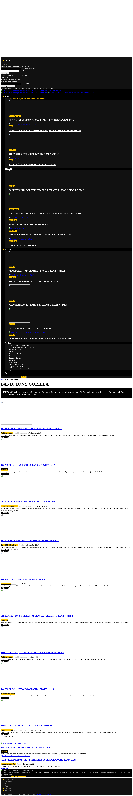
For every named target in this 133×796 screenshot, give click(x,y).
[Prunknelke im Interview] (21, 239)
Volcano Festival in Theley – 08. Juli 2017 (24, 579)
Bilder (11, 352)
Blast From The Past (16, 354)
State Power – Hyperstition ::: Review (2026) (33, 281)
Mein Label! (13, 362)
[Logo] (24, 93)
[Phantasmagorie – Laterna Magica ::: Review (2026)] (19, 298)
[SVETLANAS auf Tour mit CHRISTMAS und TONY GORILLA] (16, 424)
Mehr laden (5, 768)
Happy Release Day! (16, 356)
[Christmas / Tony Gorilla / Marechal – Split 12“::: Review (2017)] (16, 611)
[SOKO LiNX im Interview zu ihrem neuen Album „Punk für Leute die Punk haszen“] (19, 207)
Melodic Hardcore (8, 694)
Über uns (7, 58)
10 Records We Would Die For (23, 347)
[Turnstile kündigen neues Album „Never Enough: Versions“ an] (22, 124)
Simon (19, 764)
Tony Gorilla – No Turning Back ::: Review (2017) (28, 465)
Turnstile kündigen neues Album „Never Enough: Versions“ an (45, 130)
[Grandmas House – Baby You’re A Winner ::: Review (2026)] (27, 332)
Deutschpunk (14, 209)
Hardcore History (15, 358)
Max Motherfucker (20, 433)
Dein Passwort (24, 71)
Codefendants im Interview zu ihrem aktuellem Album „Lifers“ (46, 190)
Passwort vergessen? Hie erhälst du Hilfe (15, 75)
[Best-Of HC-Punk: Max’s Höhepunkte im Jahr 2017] (16, 497)
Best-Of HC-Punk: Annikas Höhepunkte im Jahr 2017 (30, 540)
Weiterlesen (5, 437)
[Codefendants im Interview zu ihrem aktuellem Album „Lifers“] (19, 184)
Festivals (33, 99)
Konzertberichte (14, 360)
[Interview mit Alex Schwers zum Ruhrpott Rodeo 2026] (17, 228)
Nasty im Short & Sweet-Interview (29, 224)
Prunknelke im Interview (24, 245)
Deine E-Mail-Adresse (29, 84)
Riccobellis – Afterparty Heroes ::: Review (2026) (37, 271)
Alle (10, 99)
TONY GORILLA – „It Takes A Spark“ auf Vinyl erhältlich (32, 652)
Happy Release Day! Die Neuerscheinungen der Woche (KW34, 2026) (38, 760)
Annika (21, 545)
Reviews (8, 249)
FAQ (6, 786)
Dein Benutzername (28, 69)
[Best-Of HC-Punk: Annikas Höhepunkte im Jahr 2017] (16, 536)
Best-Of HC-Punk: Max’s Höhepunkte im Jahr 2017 (28, 502)
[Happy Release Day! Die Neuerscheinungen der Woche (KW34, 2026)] (15, 756)
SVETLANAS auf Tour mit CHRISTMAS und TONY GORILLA (31, 428)
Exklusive (26, 99)
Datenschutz (5, 77)
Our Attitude (9, 780)
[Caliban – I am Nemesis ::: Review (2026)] (19, 322)
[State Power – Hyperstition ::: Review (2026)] (21, 275)
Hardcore (12, 150)
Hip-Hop (12, 186)
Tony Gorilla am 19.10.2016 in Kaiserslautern (26, 726)
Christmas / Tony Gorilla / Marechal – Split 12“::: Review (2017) (37, 616)
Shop (7, 373)
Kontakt (7, 784)
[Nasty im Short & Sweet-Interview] (19, 218)
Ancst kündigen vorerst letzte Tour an (32, 164)
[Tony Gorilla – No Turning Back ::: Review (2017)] (16, 461)
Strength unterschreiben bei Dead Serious (34, 154)
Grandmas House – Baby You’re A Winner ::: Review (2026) (41, 339)
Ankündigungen (17, 99)
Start (2, 379)
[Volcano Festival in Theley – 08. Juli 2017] (16, 575)
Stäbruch (8, 371)
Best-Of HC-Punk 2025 (17, 349)
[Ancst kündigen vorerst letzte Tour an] (14, 158)
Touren (38, 99)
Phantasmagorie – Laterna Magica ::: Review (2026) (38, 305)
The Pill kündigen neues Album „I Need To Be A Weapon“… (41, 120)
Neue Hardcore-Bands (16, 364)
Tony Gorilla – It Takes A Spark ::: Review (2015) (27, 689)
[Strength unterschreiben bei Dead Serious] (19, 148)
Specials (8, 343)
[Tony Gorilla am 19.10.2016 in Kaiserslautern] (12, 721)
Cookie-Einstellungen (45, 794)
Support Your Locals (16, 367)
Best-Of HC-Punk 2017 (9, 506)
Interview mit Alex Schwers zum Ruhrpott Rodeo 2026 (40, 235)
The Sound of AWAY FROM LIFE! (21, 369)
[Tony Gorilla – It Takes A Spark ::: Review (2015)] (13, 685)
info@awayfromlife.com (18, 776)
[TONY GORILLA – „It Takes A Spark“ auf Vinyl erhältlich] (16, 648)
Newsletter (8, 60)
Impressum (8, 790)
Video (43, 99)
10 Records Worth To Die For (19, 345)
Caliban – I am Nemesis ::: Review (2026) (30, 328)
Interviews (8, 169)
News (7, 96)
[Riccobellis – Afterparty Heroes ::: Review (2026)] (19, 264)
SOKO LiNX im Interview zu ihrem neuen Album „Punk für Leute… (46, 214)
